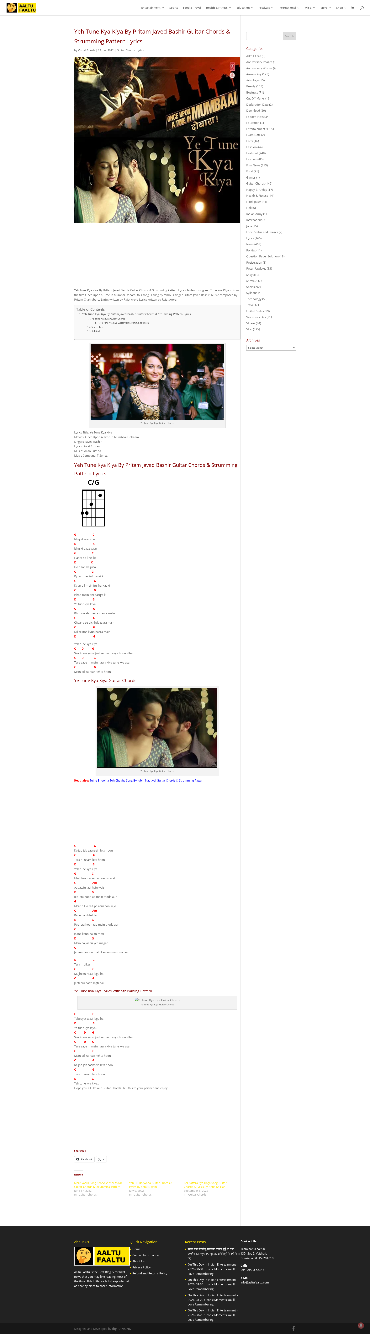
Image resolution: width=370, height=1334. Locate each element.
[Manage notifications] (361, 1325)
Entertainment (151, 7)
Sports (173, 7)
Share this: (97, 327)
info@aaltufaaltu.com (254, 1282)
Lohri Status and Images (262, 232)
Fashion (251, 147)
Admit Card (253, 56)
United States (255, 311)
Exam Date (253, 135)
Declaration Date (257, 104)
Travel (250, 305)
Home (136, 1249)
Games (251, 177)
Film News (253, 165)
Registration (254, 262)
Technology (254, 299)
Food (249, 171)
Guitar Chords (126, 50)
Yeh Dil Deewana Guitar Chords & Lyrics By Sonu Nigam (150, 1185)
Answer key (254, 74)
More (323, 7)
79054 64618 (255, 1270)
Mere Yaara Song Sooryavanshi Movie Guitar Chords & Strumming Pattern (98, 1185)
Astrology (252, 80)
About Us (138, 1261)
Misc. (308, 7)
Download (253, 110)
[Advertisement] (157, 259)
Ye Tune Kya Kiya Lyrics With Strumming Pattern (124, 322)
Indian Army (254, 214)
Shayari (251, 275)
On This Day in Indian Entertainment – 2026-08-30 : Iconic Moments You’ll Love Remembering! (213, 1284)
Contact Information (145, 1255)
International (287, 7)
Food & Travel (192, 7)
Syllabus (251, 293)
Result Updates (256, 268)
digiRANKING (121, 1329)
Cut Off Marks (255, 98)
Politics (251, 250)
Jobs (249, 226)
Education (243, 7)
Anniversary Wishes (259, 68)
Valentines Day (256, 317)
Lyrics (140, 50)
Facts (249, 141)
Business (252, 92)
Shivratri (251, 280)
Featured (252, 153)
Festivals (264, 7)
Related (95, 331)
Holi (249, 208)
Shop (339, 7)
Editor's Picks (255, 117)
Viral (249, 329)
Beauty (251, 86)
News (250, 244)
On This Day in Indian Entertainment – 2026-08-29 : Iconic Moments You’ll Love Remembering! (213, 1299)
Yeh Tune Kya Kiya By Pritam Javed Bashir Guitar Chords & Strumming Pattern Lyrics (136, 314)
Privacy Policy (141, 1267)
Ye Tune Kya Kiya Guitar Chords (108, 318)
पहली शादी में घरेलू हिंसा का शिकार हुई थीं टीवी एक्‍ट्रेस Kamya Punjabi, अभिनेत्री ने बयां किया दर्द (214, 1253)
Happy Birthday (256, 189)
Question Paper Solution (262, 256)
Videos (250, 323)
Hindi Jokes (253, 202)
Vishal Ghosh (86, 50)
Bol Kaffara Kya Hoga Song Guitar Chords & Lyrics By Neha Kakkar (205, 1185)
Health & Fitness (217, 7)
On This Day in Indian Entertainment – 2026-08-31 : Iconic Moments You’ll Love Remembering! (213, 1269)
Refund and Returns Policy (149, 1273)
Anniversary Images (259, 62)
